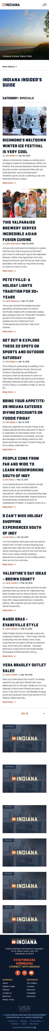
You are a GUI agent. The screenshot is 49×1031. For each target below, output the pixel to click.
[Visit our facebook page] (18, 973)
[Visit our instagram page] (24, 973)
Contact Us (7, 993)
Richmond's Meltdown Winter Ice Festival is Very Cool (24, 146)
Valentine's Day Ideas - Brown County (24, 576)
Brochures (7, 996)
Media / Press (8, 1000)
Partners (6, 990)
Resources (32, 980)
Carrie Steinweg (12, 244)
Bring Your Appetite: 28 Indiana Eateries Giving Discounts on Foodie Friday (24, 409)
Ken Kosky (9, 480)
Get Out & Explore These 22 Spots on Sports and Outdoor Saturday (23, 349)
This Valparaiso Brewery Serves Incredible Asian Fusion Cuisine (20, 231)
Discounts (31, 990)
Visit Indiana (10, 156)
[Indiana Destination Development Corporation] (11, 4)
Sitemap (23, 1021)
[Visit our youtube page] (31, 973)
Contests (30, 986)
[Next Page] (43, 713)
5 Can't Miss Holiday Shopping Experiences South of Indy (23, 524)
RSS (23, 714)
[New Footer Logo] (24, 941)
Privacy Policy (35, 1021)
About (5, 983)
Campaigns (31, 993)
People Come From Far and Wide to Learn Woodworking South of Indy (23, 467)
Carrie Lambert (11, 583)
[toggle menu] (44, 4)
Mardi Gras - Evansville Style (20, 622)
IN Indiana (7, 980)
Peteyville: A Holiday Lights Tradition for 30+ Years (20, 288)
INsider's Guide (9, 986)
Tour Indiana (32, 983)
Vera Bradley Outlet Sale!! (24, 668)
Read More (8, 183)
